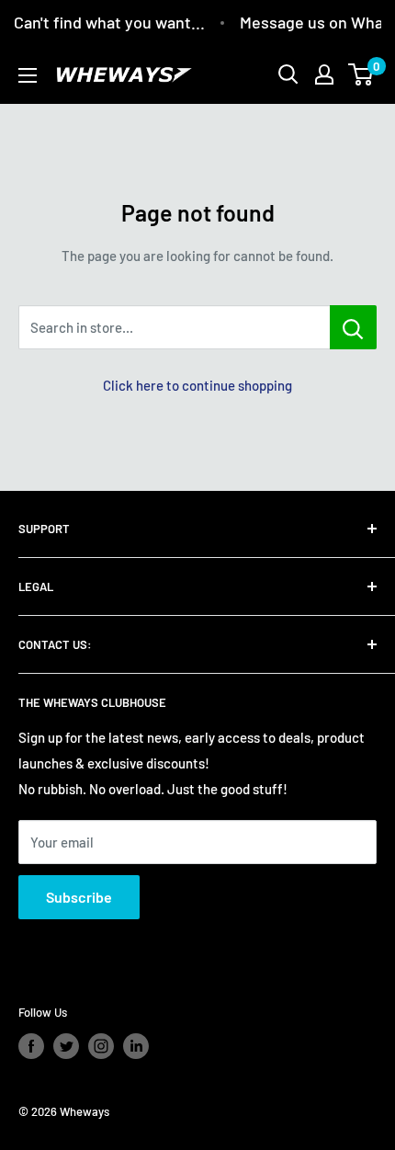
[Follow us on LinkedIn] (136, 1046)
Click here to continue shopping (197, 385)
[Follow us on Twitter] (66, 1046)
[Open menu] (27, 75)
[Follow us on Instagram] (101, 1046)
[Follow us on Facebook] (31, 1046)
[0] (361, 74)
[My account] (324, 74)
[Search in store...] (353, 327)
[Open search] (288, 74)
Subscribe (79, 896)
